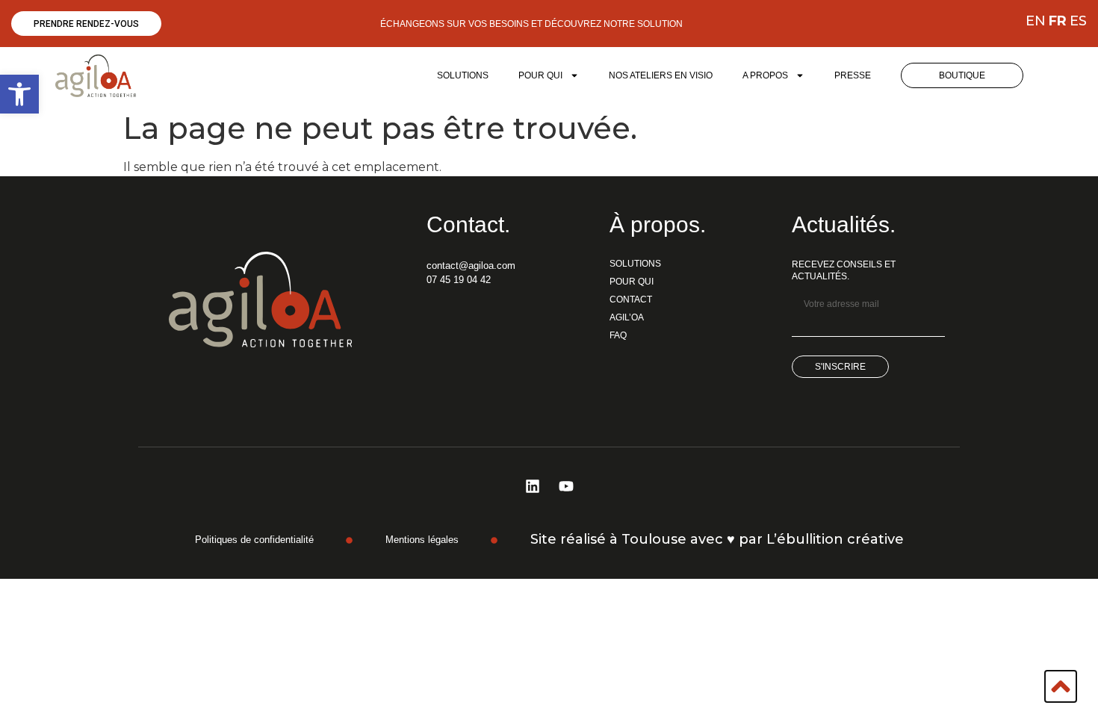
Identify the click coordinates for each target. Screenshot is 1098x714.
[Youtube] (566, 486)
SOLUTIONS (462, 75)
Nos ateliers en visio (661, 75)
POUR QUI (540, 75)
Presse (852, 75)
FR (1058, 21)
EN (1036, 21)
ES (1078, 21)
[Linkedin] (533, 486)
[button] (19, 94)
